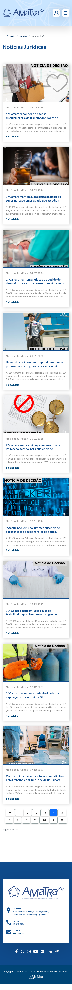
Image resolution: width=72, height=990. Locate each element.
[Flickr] (42, 951)
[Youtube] (35, 951)
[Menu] (65, 13)
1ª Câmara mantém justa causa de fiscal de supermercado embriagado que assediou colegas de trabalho (33, 198)
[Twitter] (22, 951)
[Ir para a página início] (10, 812)
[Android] (57, 951)
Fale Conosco (19, 933)
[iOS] (50, 951)
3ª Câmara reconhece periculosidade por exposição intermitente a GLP (32, 695)
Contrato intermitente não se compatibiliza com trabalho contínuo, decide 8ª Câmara (35, 778)
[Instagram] (29, 951)
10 (44, 820)
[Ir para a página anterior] (19, 812)
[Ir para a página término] (62, 820)
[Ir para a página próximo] (54, 820)
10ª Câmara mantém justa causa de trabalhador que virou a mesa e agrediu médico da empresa (31, 612)
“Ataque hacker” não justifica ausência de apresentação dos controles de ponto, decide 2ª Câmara (33, 530)
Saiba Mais (12, 136)
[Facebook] (16, 951)
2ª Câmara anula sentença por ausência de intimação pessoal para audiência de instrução (33, 447)
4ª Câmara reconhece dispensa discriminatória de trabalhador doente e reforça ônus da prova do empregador (32, 116)
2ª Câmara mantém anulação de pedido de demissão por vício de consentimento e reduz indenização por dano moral (36, 281)
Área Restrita (51, 13)
